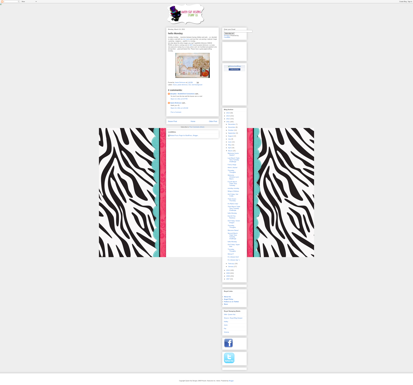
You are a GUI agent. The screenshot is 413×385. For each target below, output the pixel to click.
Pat (225, 328)
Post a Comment (176, 112)
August (230, 136)
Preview (226, 35)
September (232, 133)
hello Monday (232, 213)
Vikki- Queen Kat (229, 314)
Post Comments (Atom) (197, 127)
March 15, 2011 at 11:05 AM (179, 108)
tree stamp (186, 39)
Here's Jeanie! (232, 167)
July (229, 139)
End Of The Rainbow (232, 217)
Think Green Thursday (232, 200)
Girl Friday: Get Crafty (233, 195)
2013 (228, 116)
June (230, 142)
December (232, 124)
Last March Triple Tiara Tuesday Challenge (234, 160)
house (175, 85)
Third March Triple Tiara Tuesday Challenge (234, 208)
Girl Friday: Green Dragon (234, 221)
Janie (226, 325)
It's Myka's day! (233, 203)
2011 (228, 122)
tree (189, 85)
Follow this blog (234, 69)
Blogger (231, 381)
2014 (228, 113)
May (229, 145)
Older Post (213, 121)
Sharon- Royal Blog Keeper (233, 318)
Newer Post (172, 121)
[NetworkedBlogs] (234, 66)
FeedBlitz (227, 37)
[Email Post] (197, 82)
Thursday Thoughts (232, 171)
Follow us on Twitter (231, 301)
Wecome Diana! (233, 230)
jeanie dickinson (183, 85)
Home (193, 121)
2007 (228, 279)
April (230, 148)
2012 (228, 119)
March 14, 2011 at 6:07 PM (179, 99)
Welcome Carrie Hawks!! (233, 154)
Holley (226, 321)
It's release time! (233, 257)
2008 (228, 276)
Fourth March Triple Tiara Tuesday (232, 183)
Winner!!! (231, 254)
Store (226, 304)
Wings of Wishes (233, 191)
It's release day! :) (234, 260)
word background (197, 85)
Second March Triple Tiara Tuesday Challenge (233, 235)
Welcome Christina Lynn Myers (233, 177)
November (232, 127)
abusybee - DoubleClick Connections (182, 94)
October (231, 130)
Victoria (226, 332)
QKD (191, 45)
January (231, 266)
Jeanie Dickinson (176, 103)
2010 (228, 270)
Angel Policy (228, 299)
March (230, 151)
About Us (227, 297)
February (231, 263)
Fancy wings (232, 164)
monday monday (233, 188)
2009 (228, 273)
